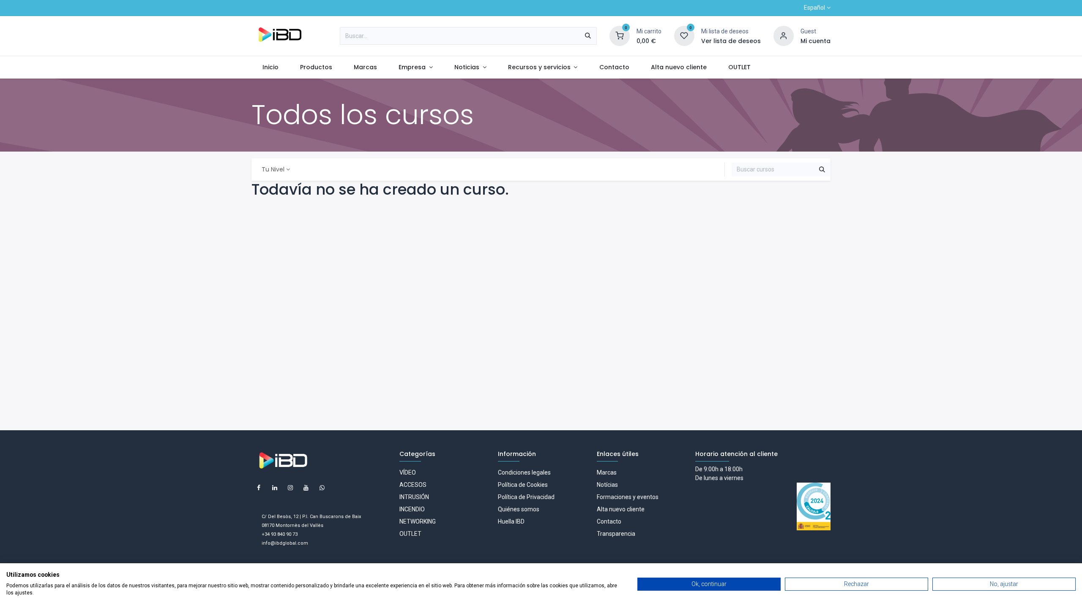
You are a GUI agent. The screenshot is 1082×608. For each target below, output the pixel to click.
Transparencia (616, 533)
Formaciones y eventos (627, 497)
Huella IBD (511, 521)
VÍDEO (407, 472)
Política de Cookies (523, 484)
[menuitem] (270, 67)
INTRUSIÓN (414, 497)
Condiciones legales (524, 472)
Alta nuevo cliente (621, 509)
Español (814, 7)
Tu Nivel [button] (273, 169)
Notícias (607, 484)
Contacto (609, 521)
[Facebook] (259, 488)
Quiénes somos (518, 509)
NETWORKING (417, 521)
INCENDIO (412, 509)
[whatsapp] (322, 488)
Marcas (607, 472)
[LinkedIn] (275, 488)
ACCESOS (412, 484)
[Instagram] (290, 488)
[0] (619, 35)
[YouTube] (306, 488)
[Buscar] (587, 35)
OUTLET (410, 533)
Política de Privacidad (526, 497)
